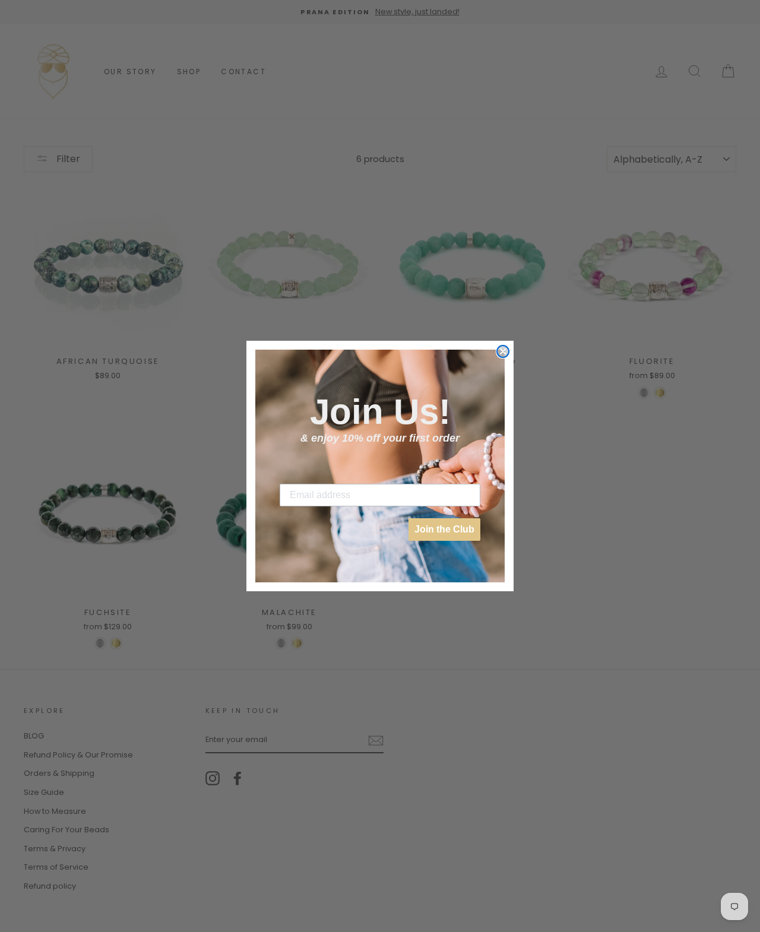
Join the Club (444, 529)
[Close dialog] (503, 351)
